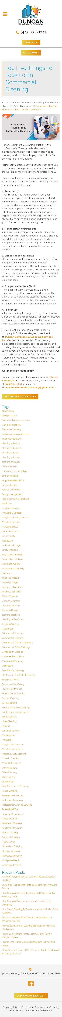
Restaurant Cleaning (12, 823)
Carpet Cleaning (10, 596)
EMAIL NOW (31, 42)
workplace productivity (13, 568)
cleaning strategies (11, 462)
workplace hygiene (11, 564)
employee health (10, 476)
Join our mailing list (31, 995)
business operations (11, 438)
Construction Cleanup (12, 652)
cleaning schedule (11, 443)
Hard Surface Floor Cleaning (16, 707)
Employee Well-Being (13, 684)
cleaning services (10, 452)
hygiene (6, 726)
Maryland (6, 740)
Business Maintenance (13, 587)
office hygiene (8, 777)
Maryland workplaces (12, 749)
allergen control (9, 415)
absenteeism (8, 411)
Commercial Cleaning (45, 106)
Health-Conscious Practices (15, 499)
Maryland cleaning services (15, 517)
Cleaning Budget (10, 610)
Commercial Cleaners (12, 633)
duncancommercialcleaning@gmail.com (30, 387)
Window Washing (11, 851)
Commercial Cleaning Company (17, 642)
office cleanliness (10, 531)
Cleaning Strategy (10, 624)
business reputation (11, 591)
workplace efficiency (12, 855)
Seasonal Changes (11, 837)
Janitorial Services (31, 109)
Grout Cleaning (9, 703)
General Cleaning (10, 698)
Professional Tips (10, 809)
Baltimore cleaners (11, 425)
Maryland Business (11, 513)
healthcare (7, 503)
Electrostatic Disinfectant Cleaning (18, 675)
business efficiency (11, 578)
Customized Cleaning (12, 661)
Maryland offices (10, 526)
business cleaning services (15, 434)
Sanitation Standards (12, 828)
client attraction (9, 466)
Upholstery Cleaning (12, 846)
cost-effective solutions (13, 656)
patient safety (8, 536)
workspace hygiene (11, 865)
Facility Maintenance (12, 689)
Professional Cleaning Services (17, 805)
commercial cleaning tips (14, 471)
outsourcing (8, 781)
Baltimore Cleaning (11, 429)
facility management (12, 494)
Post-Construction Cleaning (15, 786)
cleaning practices (11, 615)
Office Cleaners (9, 767)
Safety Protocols (10, 550)
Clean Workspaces (11, 601)
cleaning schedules (11, 448)
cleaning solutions (11, 457)
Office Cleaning (9, 772)
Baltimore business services (16, 420)
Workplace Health (11, 860)
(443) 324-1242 (33, 32)
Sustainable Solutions (12, 559)
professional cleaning (12, 800)
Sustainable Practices (12, 554)
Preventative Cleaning (12, 795)
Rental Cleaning (9, 818)
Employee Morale (10, 679)
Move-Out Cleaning (11, 763)
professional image (11, 545)
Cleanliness (7, 628)
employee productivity (13, 480)
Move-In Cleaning (10, 758)
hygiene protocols (10, 508)
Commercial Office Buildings (16, 647)
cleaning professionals (13, 619)
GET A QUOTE (31, 53)
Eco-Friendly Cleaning (13, 670)
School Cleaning (10, 832)
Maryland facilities (11, 522)
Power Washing (9, 791)
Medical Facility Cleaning (14, 754)
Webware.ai (46, 1010)
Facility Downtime (11, 489)
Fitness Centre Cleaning (13, 693)
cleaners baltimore (11, 605)
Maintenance (8, 735)
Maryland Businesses (12, 744)
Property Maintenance (12, 814)
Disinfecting (8, 665)
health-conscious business (15, 712)
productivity (8, 540)
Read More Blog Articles (20, 396)
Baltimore (7, 573)
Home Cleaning (10, 109)
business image (9, 582)
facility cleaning (9, 485)
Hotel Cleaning (9, 721)
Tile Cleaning (8, 842)
